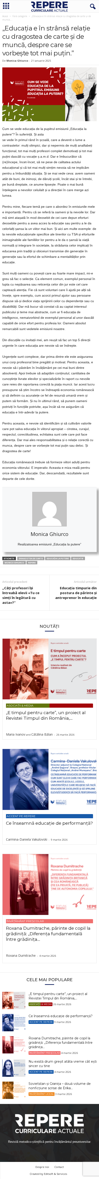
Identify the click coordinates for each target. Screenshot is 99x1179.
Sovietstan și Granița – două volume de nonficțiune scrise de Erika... (60, 1086)
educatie (78, 558)
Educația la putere (58, 558)
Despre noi (42, 1167)
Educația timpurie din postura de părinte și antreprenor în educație (76, 593)
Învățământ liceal (41, 1093)
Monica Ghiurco (14, 562)
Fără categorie (19, 16)
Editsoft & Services (55, 1174)
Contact (59, 1167)
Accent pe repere (21, 816)
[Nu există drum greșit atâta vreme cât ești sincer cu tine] (13, 1068)
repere (32, 562)
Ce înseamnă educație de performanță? (49, 823)
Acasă (5, 16)
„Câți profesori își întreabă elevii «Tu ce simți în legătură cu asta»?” (20, 595)
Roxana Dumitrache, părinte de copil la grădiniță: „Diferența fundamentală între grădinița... (48, 934)
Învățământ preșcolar (25, 921)
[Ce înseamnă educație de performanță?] (49, 779)
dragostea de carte (31, 558)
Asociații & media (20, 705)
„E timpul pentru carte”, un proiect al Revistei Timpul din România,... (46, 715)
